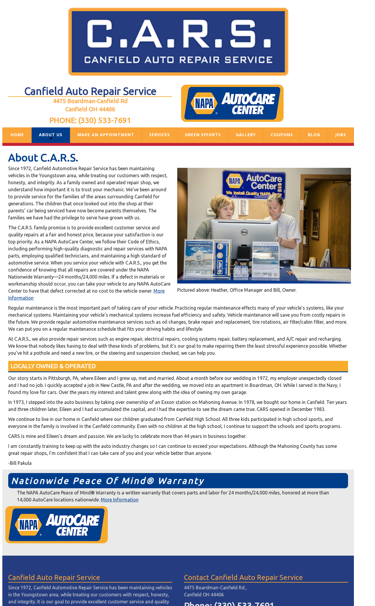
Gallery (246, 134)
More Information (120, 499)
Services (159, 134)
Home (17, 134)
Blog (314, 134)
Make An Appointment (105, 134)
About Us (50, 134)
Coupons (282, 134)
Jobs (340, 134)
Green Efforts (203, 134)
